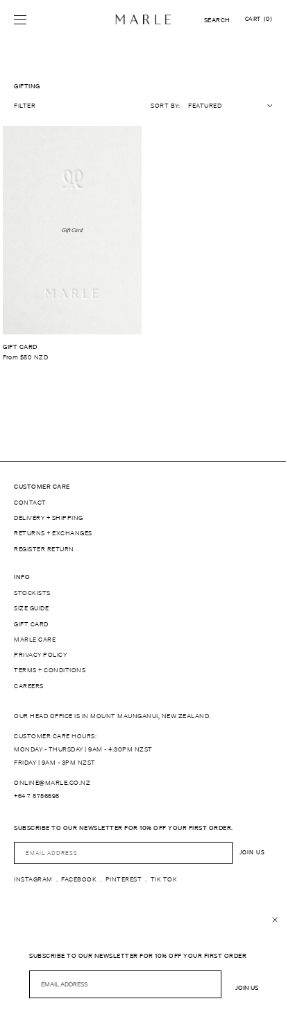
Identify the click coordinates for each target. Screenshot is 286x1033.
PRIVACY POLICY (40, 655)
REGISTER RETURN (44, 549)
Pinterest (124, 879)
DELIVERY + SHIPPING (48, 518)
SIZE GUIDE (31, 608)
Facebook (78, 879)
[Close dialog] (274, 919)
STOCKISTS (32, 593)
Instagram (33, 879)
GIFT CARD (31, 624)
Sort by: (165, 105)
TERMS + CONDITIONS (49, 670)
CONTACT (30, 502)
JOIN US (252, 852)
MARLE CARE (35, 639)
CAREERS (29, 686)
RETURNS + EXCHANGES (53, 533)
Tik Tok (164, 879)
